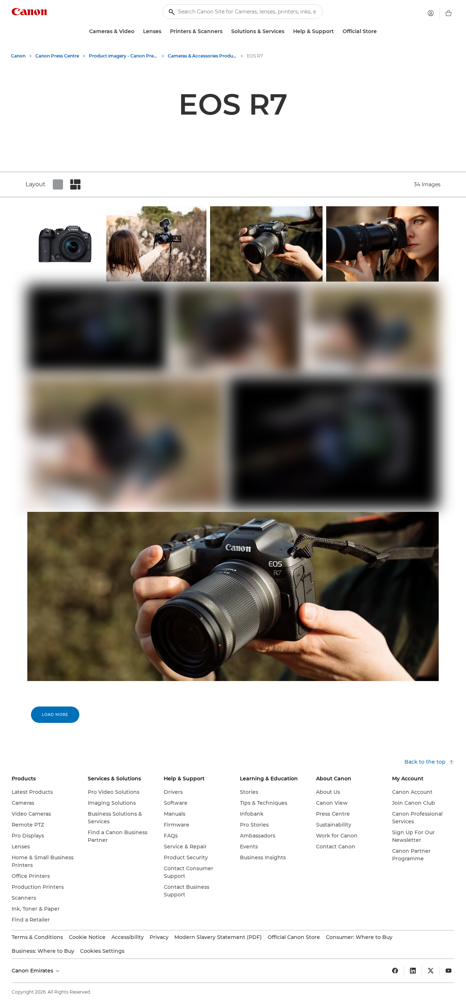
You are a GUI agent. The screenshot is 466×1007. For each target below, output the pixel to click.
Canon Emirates (33, 970)
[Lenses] (164, 31)
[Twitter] (431, 971)
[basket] (448, 13)
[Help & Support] (337, 31)
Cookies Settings (102, 951)
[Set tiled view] (58, 184)
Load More (55, 714)
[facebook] (395, 971)
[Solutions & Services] (287, 31)
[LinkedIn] (413, 971)
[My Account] (431, 13)
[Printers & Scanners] (225, 31)
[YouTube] (448, 971)
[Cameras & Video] (137, 31)
